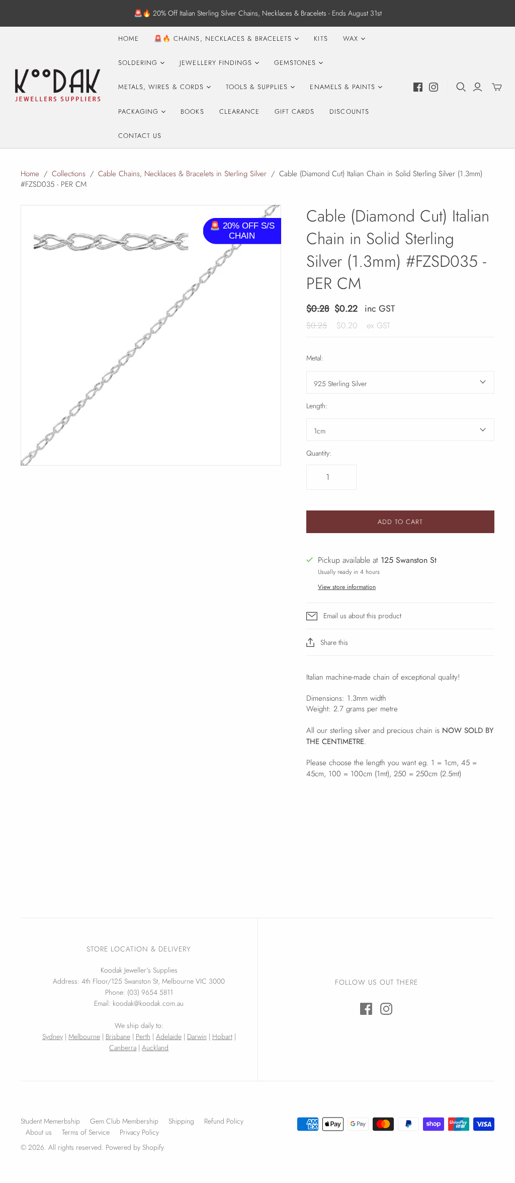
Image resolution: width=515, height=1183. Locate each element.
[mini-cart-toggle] (497, 87)
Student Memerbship (50, 1121)
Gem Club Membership (124, 1121)
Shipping (181, 1121)
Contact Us (139, 135)
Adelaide (169, 1036)
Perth (143, 1036)
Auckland (155, 1048)
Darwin (197, 1036)
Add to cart (400, 522)
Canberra (122, 1048)
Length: (316, 406)
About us (39, 1132)
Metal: (314, 358)
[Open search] (461, 87)
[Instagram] (433, 87)
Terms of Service (86, 1132)
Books (192, 111)
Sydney (52, 1036)
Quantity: (318, 453)
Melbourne (84, 1036)
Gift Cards (294, 111)
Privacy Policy (139, 1132)
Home (128, 38)
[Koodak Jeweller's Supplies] (58, 87)
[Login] (477, 87)
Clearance (239, 111)
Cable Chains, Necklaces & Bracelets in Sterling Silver (182, 173)
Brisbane (118, 1036)
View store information (347, 587)
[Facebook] (418, 87)
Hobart (222, 1036)
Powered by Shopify (135, 1147)
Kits (320, 38)
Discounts (349, 111)
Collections (68, 173)
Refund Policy (223, 1121)
